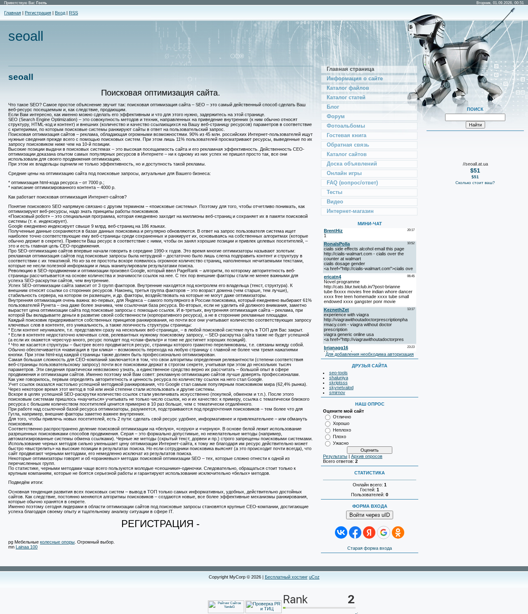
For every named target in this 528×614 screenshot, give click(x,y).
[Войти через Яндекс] (369, 532)
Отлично (342, 416)
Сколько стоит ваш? (475, 182)
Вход (60, 12)
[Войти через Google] (383, 532)
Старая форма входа (369, 548)
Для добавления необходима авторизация (369, 354)
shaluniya (338, 377)
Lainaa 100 (27, 546)
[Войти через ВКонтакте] (341, 532)
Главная (12, 12)
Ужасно (341, 443)
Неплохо (342, 429)
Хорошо (341, 423)
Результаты (335, 456)
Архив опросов (366, 456)
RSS (73, 12)
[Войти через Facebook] (355, 532)
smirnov (337, 392)
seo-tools (338, 372)
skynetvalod (341, 387)
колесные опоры (57, 541)
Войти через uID (369, 515)
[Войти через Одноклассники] (398, 532)
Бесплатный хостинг (286, 576)
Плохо (339, 436)
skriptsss (338, 382)
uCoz (314, 576)
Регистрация (38, 12)
